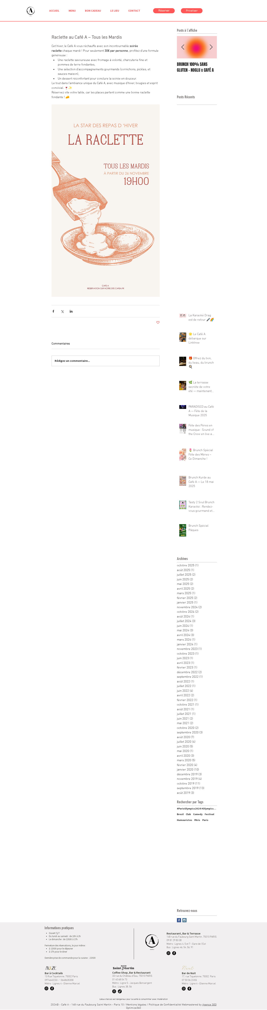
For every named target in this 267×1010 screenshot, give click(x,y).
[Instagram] (168, 953)
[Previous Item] (182, 47)
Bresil (180, 814)
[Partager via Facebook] (53, 311)
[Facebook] (174, 953)
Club (188, 814)
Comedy (198, 814)
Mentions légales (136, 1004)
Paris (205, 820)
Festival (209, 814)
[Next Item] (211, 47)
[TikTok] (120, 991)
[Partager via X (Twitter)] (62, 311)
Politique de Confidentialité (165, 1004)
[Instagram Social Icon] (184, 920)
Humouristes (184, 820)
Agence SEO (209, 1004)
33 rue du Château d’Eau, (125, 976)
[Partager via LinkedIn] (71, 311)
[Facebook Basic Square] (179, 920)
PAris (197, 820)
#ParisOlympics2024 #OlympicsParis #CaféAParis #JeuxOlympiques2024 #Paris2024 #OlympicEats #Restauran (197, 808)
